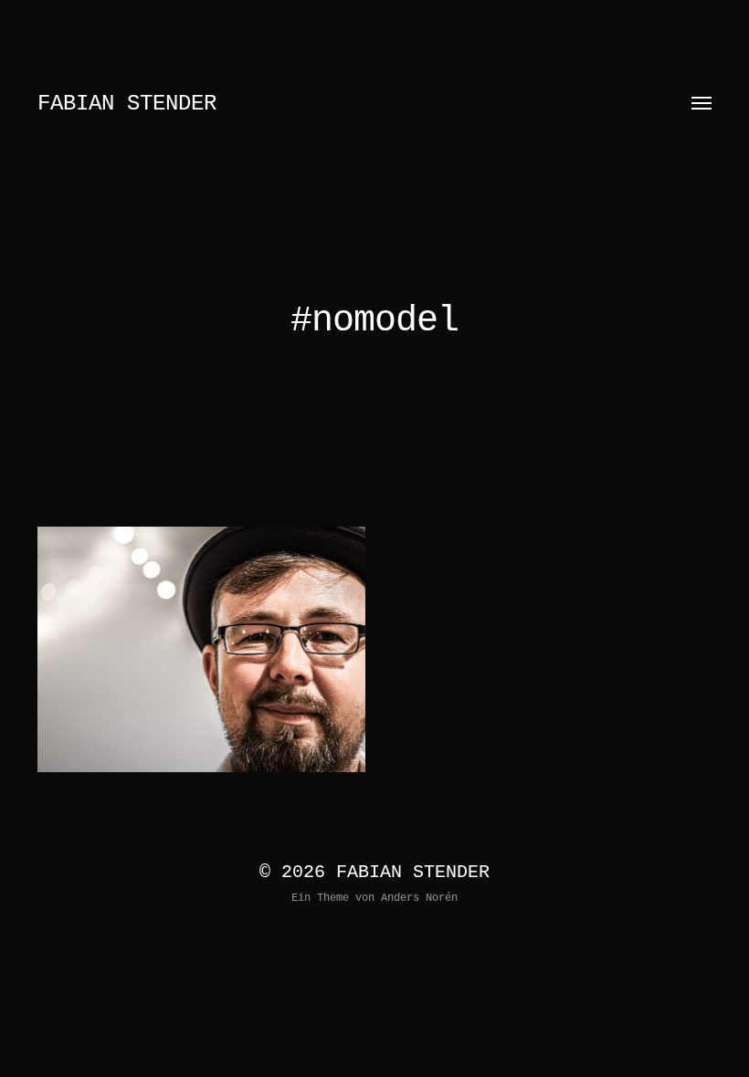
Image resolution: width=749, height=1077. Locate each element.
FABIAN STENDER (126, 103)
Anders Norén (419, 898)
